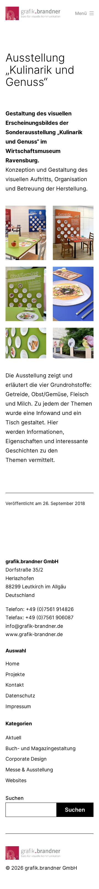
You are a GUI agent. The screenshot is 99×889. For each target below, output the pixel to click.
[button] (10, 879)
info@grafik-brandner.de (34, 626)
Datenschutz (20, 695)
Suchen (15, 798)
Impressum (18, 706)
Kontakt (15, 685)
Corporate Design (26, 759)
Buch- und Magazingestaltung (41, 748)
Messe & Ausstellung (29, 769)
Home (12, 663)
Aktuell (13, 737)
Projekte (15, 674)
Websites (16, 780)
